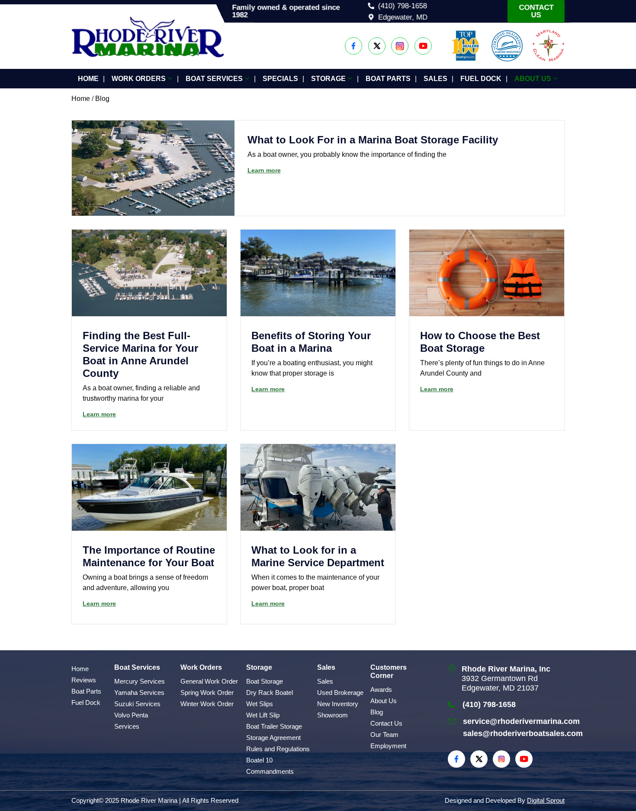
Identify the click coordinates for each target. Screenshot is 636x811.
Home (88, 78)
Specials (280, 78)
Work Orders (139, 78)
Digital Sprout (546, 800)
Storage (328, 78)
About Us (532, 78)
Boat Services (214, 78)
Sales (435, 78)
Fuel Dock (480, 78)
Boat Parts (388, 78)
